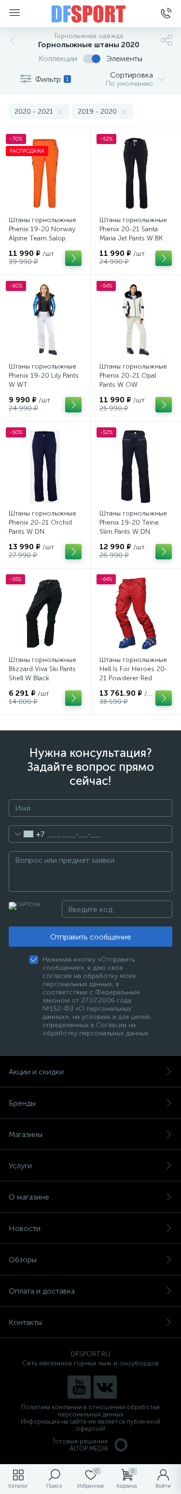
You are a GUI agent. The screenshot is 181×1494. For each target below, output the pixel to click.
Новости (25, 1228)
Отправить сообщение (90, 936)
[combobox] (26, 834)
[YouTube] (79, 1387)
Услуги (20, 1165)
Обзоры (23, 1259)
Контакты (25, 1322)
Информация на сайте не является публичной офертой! (90, 1425)
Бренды (22, 1103)
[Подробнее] (73, 258)
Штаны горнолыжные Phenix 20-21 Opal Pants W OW (133, 375)
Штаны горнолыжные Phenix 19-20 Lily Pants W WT (44, 375)
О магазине (29, 1197)
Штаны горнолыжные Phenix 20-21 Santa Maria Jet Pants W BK (133, 229)
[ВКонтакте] (105, 1387)
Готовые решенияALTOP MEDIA (80, 1445)
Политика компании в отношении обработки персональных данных (90, 1410)
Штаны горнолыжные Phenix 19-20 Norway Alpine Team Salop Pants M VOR (42, 233)
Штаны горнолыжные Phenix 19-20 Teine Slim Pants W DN (133, 522)
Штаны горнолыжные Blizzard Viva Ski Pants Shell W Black (42, 669)
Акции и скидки (36, 1071)
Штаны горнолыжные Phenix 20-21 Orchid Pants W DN (42, 522)
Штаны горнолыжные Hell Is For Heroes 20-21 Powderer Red (133, 669)
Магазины (25, 1134)
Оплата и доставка (42, 1291)
